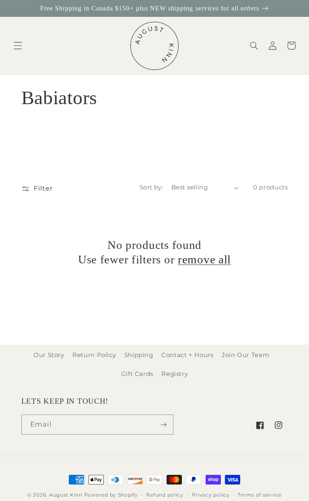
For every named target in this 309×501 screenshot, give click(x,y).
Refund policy (164, 495)
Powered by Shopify (111, 495)
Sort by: (151, 187)
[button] (17, 45)
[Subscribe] (163, 424)
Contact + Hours (187, 355)
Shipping (138, 355)
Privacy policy (211, 495)
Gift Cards (137, 374)
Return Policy (94, 355)
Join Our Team (245, 355)
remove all (204, 259)
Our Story (48, 355)
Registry (174, 374)
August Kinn (65, 495)
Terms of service (260, 495)
